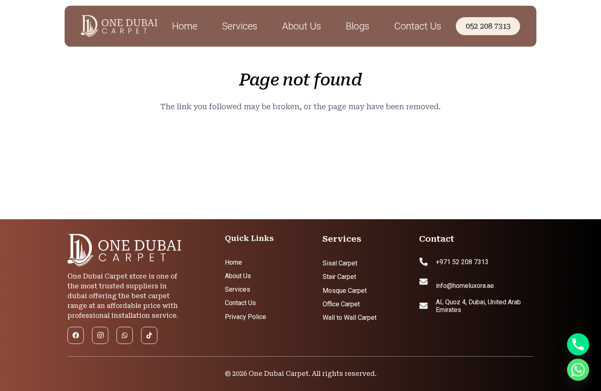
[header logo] (120, 26)
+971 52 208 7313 (462, 262)
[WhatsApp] (125, 335)
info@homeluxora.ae (465, 286)
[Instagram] (100, 335)
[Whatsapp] (578, 370)
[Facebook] (75, 335)
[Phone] (578, 344)
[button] (266, 26)
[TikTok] (149, 335)
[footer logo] (124, 250)
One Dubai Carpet (279, 374)
